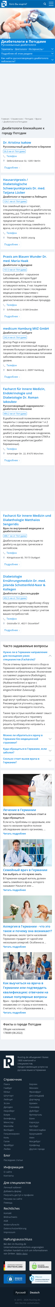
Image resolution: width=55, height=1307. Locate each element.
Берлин (33, 1084)
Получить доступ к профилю (19, 1195)
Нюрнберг (9, 1110)
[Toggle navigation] (50, 4)
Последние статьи (13, 1160)
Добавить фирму (12, 1191)
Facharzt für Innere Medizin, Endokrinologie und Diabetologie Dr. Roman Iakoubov (24, 395)
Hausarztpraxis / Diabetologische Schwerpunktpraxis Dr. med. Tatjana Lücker (24, 186)
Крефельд (34, 1145)
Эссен (7, 1103)
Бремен (33, 1103)
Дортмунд (34, 1099)
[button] (51, 49)
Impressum (9, 1232)
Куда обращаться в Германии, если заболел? (25, 750)
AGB (6, 1220)
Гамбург (8, 1088)
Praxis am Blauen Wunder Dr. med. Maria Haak (25, 258)
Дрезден (8, 1107)
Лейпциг (8, 1099)
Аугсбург (33, 1126)
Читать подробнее (14, 833)
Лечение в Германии (19, 810)
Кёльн (7, 1091)
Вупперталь (35, 1114)
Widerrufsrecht (11, 1224)
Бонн (32, 1118)
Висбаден (9, 1129)
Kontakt (7, 1213)
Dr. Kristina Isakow (17, 142)
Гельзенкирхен (12, 1133)
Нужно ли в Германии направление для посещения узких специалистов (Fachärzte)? (25, 655)
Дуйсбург (34, 1110)
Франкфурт (35, 1091)
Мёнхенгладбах (37, 1129)
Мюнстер (9, 1122)
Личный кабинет (13, 1187)
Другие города (37, 1149)
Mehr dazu (22, 1253)
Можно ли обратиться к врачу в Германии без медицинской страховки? (23, 739)
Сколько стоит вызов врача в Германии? (21, 760)
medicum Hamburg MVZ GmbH (26, 328)
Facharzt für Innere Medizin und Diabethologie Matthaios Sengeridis (27, 520)
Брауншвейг (35, 1133)
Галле (7, 1141)
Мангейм (8, 1126)
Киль (6, 1137)
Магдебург (34, 1141)
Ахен (31, 1137)
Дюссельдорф (36, 1095)
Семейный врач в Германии (25, 870)
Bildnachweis (10, 1217)
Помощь (8, 1202)
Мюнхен (33, 1088)
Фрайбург (9, 1145)
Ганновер (34, 1107)
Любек (7, 1149)
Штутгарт (9, 1095)
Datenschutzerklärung (15, 1228)
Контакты (9, 1175)
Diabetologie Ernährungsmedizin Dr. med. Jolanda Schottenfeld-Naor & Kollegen (24, 582)
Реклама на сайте (13, 1198)
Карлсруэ (34, 1122)
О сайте (8, 1171)
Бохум (7, 1114)
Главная (5, 118)
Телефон (11, 156)
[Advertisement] (27, 85)
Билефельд (9, 1118)
